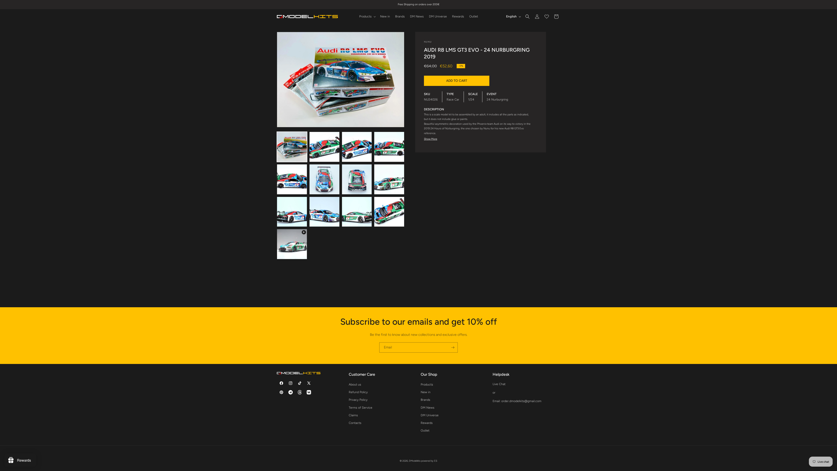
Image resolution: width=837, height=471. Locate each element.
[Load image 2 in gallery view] (324, 147)
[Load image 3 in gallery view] (357, 147)
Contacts (355, 423)
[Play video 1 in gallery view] (292, 244)
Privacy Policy (358, 400)
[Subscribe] (453, 347)
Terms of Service (360, 408)
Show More (430, 138)
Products (427, 384)
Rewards (427, 423)
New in (425, 392)
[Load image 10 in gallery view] (324, 212)
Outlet (425, 430)
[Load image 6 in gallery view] (324, 179)
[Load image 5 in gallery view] (292, 179)
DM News (427, 408)
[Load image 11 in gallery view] (357, 212)
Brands (425, 400)
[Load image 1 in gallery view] (292, 147)
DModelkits (414, 460)
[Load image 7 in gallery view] (357, 179)
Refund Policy (358, 392)
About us (355, 384)
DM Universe (430, 415)
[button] (367, 16)
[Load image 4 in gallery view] (389, 147)
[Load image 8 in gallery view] (389, 179)
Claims (353, 415)
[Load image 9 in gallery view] (292, 212)
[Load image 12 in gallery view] (389, 212)
